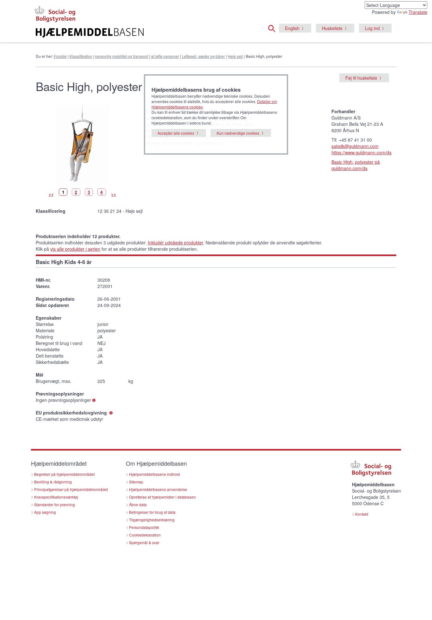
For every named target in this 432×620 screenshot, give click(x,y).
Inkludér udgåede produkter (175, 242)
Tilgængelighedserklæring (152, 519)
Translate (418, 12)
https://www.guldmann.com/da (361, 152)
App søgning (45, 512)
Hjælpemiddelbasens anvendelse (158, 489)
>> (113, 194)
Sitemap (136, 481)
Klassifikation (81, 56)
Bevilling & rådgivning (53, 481)
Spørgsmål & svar (144, 542)
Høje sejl (235, 56)
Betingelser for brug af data (152, 512)
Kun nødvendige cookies (238, 133)
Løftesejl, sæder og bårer (203, 56)
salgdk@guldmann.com (355, 146)
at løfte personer (165, 56)
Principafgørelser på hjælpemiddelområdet (71, 489)
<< (51, 194)
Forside (60, 56)
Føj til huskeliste (361, 78)
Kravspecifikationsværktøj (56, 497)
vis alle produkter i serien (75, 249)
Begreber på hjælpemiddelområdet (64, 474)
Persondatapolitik (144, 527)
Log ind (372, 28)
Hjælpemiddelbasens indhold (154, 474)
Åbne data (138, 504)
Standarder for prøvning (54, 504)
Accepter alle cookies (175, 133)
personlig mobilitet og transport (121, 56)
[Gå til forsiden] (139, 33)
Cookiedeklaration (145, 534)
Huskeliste (332, 28)
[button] (273, 27)
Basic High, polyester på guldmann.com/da (355, 165)
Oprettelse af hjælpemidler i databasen (162, 497)
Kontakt (361, 514)
